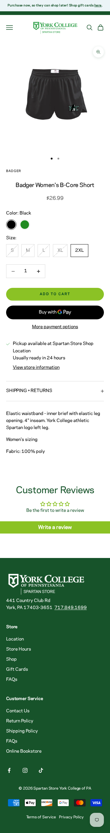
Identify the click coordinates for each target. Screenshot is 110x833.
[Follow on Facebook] (9, 770)
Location (15, 639)
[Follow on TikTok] (41, 770)
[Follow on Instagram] (25, 770)
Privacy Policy (71, 817)
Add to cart (55, 294)
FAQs (11, 679)
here (98, 5)
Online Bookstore (24, 751)
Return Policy (19, 721)
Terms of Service (41, 817)
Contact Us (18, 711)
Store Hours (18, 649)
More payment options (55, 327)
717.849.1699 (70, 608)
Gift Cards (17, 669)
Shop (11, 659)
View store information (36, 367)
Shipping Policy (22, 731)
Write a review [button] (55, 527)
